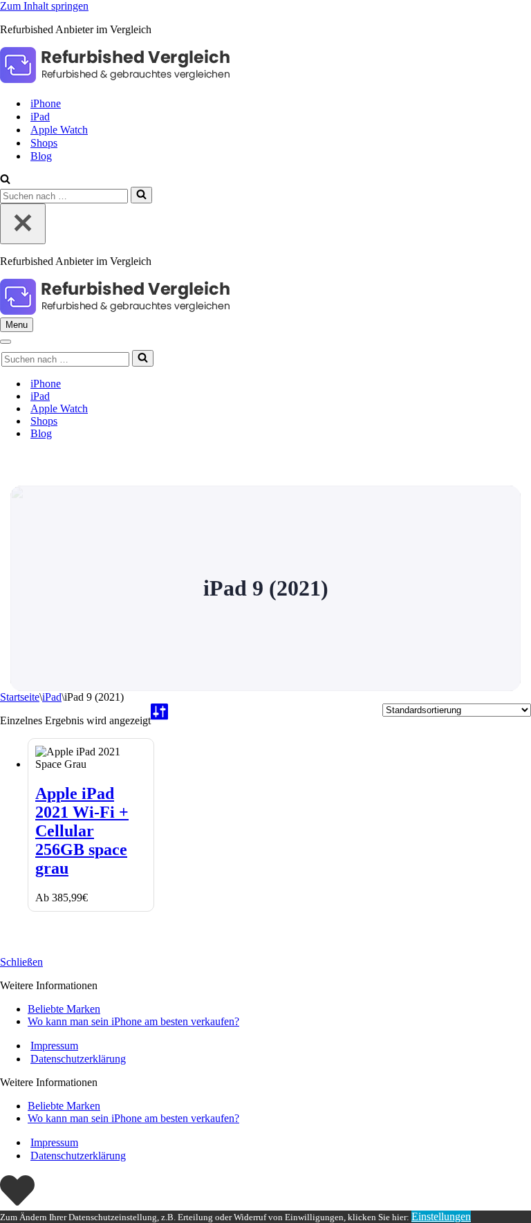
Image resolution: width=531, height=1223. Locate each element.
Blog (41, 156)
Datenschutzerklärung (78, 1059)
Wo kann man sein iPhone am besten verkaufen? (133, 1021)
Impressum (54, 1045)
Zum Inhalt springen (44, 6)
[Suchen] (5, 180)
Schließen (21, 962)
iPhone (45, 103)
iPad (40, 116)
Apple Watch (59, 130)
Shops (43, 143)
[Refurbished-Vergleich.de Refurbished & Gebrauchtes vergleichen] (115, 79)
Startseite (19, 697)
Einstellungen (441, 1216)
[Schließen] (23, 223)
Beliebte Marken (64, 1009)
